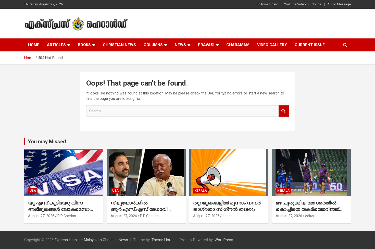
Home (33, 45)
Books (84, 45)
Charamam (237, 45)
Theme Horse (163, 240)
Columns (153, 45)
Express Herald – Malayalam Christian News (91, 240)
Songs (316, 4)
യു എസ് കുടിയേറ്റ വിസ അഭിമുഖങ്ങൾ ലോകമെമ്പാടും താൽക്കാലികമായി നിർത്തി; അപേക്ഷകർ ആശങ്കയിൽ (62, 212)
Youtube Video (295, 4)
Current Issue (310, 45)
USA (33, 190)
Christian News (119, 45)
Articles (56, 45)
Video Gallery (272, 45)
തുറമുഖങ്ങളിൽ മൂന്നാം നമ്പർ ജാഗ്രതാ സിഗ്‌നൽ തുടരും (226, 206)
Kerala (201, 190)
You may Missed (47, 142)
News (180, 45)
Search (284, 111)
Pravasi (206, 45)
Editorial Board (267, 4)
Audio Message (339, 4)
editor (227, 216)
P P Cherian (66, 216)
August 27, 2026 (41, 216)
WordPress (224, 240)
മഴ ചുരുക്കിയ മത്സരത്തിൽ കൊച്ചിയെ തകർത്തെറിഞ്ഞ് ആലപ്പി (307, 209)
